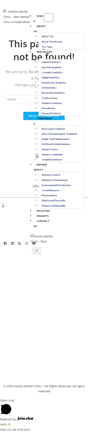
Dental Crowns (50, 149)
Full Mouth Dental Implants (56, 144)
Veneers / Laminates (52, 154)
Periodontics (49, 108)
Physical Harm (49, 195)
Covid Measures (50, 190)
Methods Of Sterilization (55, 180)
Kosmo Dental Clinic (27, 386)
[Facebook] (5, 243)
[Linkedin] (12, 243)
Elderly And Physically (53, 200)
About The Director (52, 41)
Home (38, 18)
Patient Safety (40, 167)
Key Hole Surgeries (52, 67)
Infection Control (51, 174)
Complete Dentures (52, 159)
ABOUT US (47, 36)
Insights (43, 215)
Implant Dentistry (51, 62)
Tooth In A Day (50, 98)
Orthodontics (49, 87)
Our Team (47, 46)
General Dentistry (51, 113)
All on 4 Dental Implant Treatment (59, 134)
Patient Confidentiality (53, 205)
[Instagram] (27, 243)
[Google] (19, 243)
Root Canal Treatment (53, 128)
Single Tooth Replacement (55, 139)
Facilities (43, 210)
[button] (72, 17)
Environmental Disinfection (56, 185)
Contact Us (42, 223)
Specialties (44, 51)
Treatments (43, 121)
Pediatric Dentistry (52, 103)
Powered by (8, 419)
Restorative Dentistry (53, 92)
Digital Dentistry (50, 77)
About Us (40, 29)
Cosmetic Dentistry (52, 72)
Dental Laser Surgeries (54, 82)
